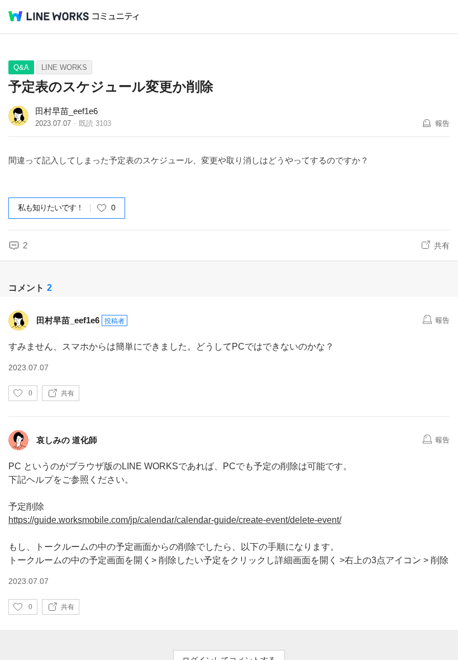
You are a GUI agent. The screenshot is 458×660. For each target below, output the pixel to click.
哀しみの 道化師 (66, 440)
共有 (442, 245)
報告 (442, 123)
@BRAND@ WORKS (48, 16)
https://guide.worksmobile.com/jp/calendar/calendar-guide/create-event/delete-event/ (174, 520)
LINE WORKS (64, 67)
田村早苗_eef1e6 (66, 111)
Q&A (21, 67)
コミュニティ (115, 16)
